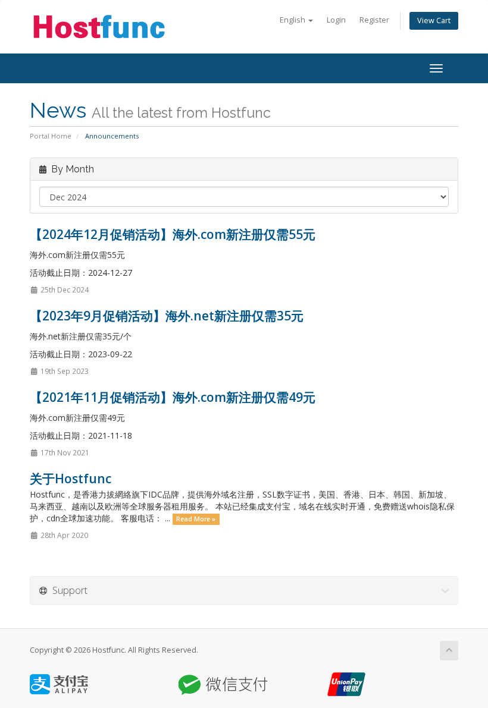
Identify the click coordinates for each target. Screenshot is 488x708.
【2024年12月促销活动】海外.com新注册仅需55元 (172, 234)
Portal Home (50, 135)
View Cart (434, 20)
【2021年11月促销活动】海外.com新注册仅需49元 (172, 397)
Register (374, 20)
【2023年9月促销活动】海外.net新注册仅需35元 (167, 315)
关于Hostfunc (70, 478)
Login (336, 20)
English (293, 20)
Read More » (195, 519)
